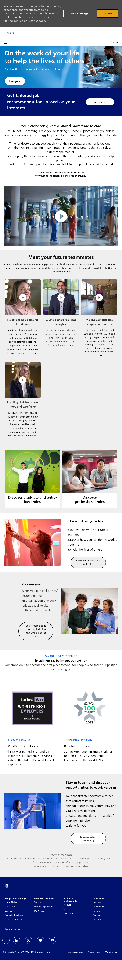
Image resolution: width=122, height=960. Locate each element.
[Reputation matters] (89, 724)
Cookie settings (75, 952)
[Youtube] (52, 940)
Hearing (96, 911)
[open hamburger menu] (5, 43)
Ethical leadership (13, 919)
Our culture (10, 906)
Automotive (98, 906)
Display (96, 915)
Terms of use (111, 952)
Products (67, 905)
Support (38, 902)
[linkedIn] (16, 940)
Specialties (68, 913)
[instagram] (40, 940)
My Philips (39, 911)
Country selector (12, 929)
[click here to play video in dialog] (61, 216)
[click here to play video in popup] (22, 297)
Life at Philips (11, 902)
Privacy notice (94, 952)
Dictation (97, 919)
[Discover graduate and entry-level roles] (32, 479)
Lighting (97, 902)
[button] (111, 42)
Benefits (8, 911)
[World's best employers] (32, 724)
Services (67, 909)
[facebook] (6, 940)
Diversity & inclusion (14, 915)
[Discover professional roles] (89, 479)
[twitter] (28, 940)
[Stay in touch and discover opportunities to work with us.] (61, 811)
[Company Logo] (10, 33)
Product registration (43, 906)
